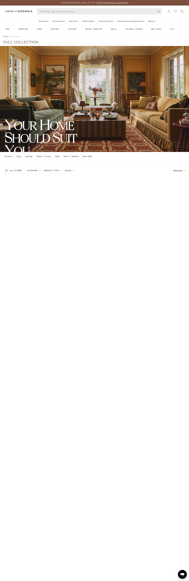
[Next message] (187, 3)
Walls (57, 156)
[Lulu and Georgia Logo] (19, 11)
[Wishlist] (175, 11)
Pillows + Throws (43, 156)
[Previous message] (2, 3)
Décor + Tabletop (71, 156)
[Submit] (158, 11)
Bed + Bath (87, 156)
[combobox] (99, 11)
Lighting (28, 156)
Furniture (8, 156)
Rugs (19, 156)
